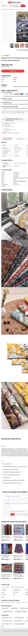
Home (2, 9)
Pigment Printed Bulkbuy (20, 623)
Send (12, 514)
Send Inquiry (13, 71)
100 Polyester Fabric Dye (7, 611)
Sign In (3, 132)
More (2, 626)
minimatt (3, 592)
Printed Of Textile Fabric (7, 623)
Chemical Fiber (5, 608)
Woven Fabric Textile (18, 620)
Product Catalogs (19, 587)
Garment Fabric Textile (6, 620)
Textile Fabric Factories (19, 617)
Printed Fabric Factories (7, 617)
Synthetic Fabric (11, 9)
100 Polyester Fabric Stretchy (21, 611)
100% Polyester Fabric (19, 9)
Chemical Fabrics (16, 589)
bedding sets (3, 589)
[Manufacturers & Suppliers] (14, 2)
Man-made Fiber (14, 608)
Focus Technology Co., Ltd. (16, 630)
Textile (6, 9)
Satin (14, 594)
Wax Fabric (3, 594)
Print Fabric (15, 592)
